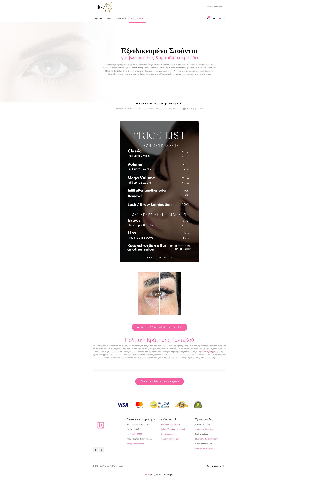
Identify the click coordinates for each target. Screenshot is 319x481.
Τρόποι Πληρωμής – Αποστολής (173, 429)
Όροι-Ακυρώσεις (167, 434)
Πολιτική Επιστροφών (170, 439)
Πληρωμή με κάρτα (212, 352)
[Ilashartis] (105, 7)
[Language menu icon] (221, 18)
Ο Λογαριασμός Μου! (215, 6)
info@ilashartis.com (205, 448)
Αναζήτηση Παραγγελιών (170, 424)
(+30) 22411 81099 (134, 434)
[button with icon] (95, 449)
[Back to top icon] (307, 476)
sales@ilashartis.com (135, 443)
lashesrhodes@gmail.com (207, 439)
